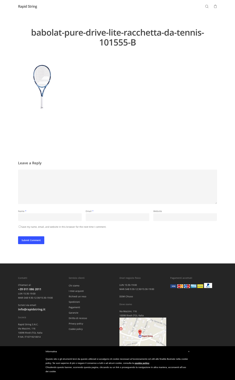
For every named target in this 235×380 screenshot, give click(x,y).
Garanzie (73, 312)
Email (90, 211)
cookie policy (142, 363)
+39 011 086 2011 (29, 289)
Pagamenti (74, 307)
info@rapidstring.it (31, 309)
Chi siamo (74, 285)
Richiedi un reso (77, 296)
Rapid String (27, 6)
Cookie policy (76, 329)
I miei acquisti (76, 291)
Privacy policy (76, 323)
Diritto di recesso (78, 318)
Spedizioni (74, 301)
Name (22, 211)
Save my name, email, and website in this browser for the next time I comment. (63, 226)
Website (157, 211)
